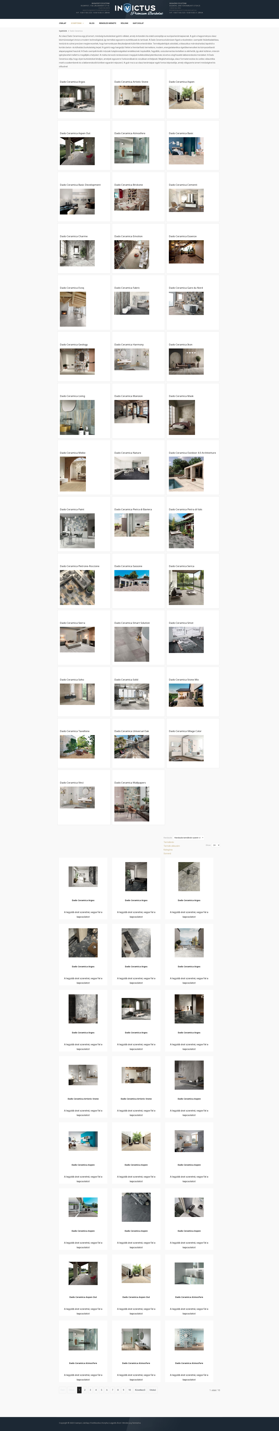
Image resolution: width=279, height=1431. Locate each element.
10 (129, 1390)
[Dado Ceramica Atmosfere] (189, 1272)
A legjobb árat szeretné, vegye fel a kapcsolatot (83, 914)
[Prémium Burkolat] (139, 9)
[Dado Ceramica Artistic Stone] (83, 1074)
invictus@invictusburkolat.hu (96, 10)
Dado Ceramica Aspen (189, 1098)
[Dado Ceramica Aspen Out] (83, 1272)
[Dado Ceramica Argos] (83, 876)
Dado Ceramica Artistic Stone (83, 1098)
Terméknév (169, 842)
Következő (140, 1390)
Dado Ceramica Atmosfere (189, 1297)
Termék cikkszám (172, 846)
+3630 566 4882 (175, 8)
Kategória (168, 850)
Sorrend (167, 853)
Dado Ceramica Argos (83, 900)
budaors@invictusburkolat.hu (183, 10)
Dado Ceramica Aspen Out (83, 1297)
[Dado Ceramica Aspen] (189, 1074)
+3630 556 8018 (104, 8)
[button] (78, 23)
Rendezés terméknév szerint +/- (188, 838)
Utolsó (153, 1390)
